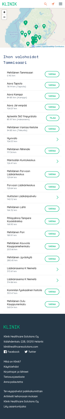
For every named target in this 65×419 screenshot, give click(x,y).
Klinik (9, 3)
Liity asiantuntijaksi (15, 406)
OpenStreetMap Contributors (53, 46)
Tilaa (53, 117)
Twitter (32, 351)
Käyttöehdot (11, 366)
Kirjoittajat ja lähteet (16, 371)
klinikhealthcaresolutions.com (21, 346)
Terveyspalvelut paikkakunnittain (23, 391)
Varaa (52, 74)
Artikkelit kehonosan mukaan (21, 396)
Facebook (13, 351)
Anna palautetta (13, 381)
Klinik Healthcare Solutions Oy (21, 401)
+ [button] (4, 12)
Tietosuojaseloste (14, 376)
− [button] (4, 17)
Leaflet (38, 46)
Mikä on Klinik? (12, 361)
